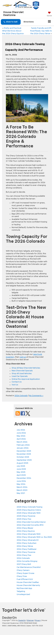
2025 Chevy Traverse (26, 516)
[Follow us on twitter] (27, 413)
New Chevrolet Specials (22, 371)
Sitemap (30, 620)
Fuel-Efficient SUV (25, 579)
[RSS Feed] (17, 413)
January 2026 (23, 448)
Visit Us (15, 385)
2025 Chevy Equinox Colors (29, 510)
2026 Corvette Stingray (27, 561)
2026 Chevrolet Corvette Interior (31, 522)
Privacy (38, 620)
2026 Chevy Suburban (26, 543)
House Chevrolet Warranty (28, 585)
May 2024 (21, 484)
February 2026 (23, 445)
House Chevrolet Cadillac (28, 582)
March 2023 (22, 490)
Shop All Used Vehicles (22, 374)
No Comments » (36, 396)
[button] (11, 22)
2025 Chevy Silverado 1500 (28, 513)
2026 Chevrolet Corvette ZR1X (30, 525)
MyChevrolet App (24, 588)
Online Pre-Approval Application (26, 379)
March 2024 (22, 487)
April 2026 (21, 439)
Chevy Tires (22, 576)
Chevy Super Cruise (25, 573)
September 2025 (24, 460)
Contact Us (17, 382)
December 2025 (24, 451)
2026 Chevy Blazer (25, 528)
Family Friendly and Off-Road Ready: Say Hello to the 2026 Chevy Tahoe (41, 30)
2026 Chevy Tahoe (25, 546)
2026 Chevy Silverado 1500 (28, 534)
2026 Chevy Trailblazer (27, 549)
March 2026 (22, 442)
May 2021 (21, 493)
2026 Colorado (21, 396)
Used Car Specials (20, 376)
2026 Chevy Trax (24, 555)
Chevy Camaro (23, 570)
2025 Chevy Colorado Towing (29, 507)
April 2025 (21, 475)
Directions (29, 22)
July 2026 (21, 430)
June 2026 (21, 433)
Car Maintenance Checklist (29, 567)
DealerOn (22, 620)
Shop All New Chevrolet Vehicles (26, 368)
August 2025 (22, 463)
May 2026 (21, 436)
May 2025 (21, 472)
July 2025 (21, 466)
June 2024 (21, 481)
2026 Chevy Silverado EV (28, 540)
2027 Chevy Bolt (24, 564)
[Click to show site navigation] (49, 22)
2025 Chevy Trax (24, 519)
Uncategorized (23, 594)
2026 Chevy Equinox (26, 531)
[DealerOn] (9, 617)
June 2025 (21, 469)
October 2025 (23, 457)
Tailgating (21, 591)
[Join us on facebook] (22, 413)
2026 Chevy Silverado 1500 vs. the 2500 (34, 537)
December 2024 (24, 478)
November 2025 (24, 454)
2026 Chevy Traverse (26, 552)
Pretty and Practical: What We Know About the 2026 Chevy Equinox (13, 30)
